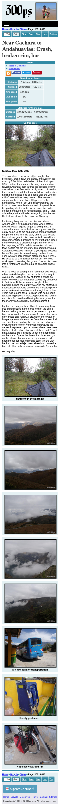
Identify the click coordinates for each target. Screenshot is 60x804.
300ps (23, 29)
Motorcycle (25, 797)
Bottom (53, 34)
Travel (35, 797)
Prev (31, 34)
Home (5, 29)
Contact (44, 797)
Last (45, 34)
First (24, 34)
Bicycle (14, 29)
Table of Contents (17, 65)
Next (38, 34)
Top (51, 779)
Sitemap (53, 797)
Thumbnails (14, 68)
